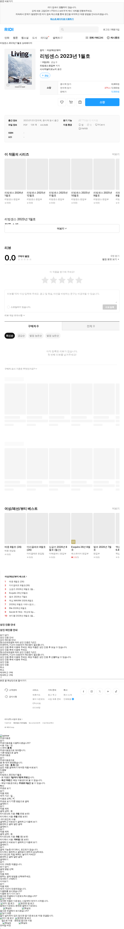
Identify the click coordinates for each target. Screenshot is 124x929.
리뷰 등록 (109, 307)
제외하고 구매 (6, 672)
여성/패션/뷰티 (54, 50)
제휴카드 (36, 695)
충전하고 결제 (6, 824)
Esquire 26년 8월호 (80, 548)
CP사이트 (37, 703)
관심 (46, 75)
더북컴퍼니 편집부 (57, 553)
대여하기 (4, 879)
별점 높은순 (35, 335)
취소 (2, 667)
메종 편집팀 (10, 550)
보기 (2, 866)
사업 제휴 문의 (54, 699)
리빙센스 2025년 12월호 (36, 194)
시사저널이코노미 (48, 69)
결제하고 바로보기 (8, 821)
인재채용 (67, 699)
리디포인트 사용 (8, 819)
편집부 (96, 553)
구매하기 (13, 879)
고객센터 (13, 690)
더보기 (115, 154)
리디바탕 (36, 707)
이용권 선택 (5, 798)
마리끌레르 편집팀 (35, 553)
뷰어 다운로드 (39, 699)
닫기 (7, 866)
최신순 (9, 335)
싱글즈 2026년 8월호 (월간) (58, 548)
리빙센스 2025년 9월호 (102, 194)
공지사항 (13, 696)
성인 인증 (4, 662)
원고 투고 (52, 695)
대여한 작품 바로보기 (28, 767)
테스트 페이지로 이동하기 (62, 19)
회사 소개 (68, 695)
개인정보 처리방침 (20, 723)
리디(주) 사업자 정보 (13, 719)
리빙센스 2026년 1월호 (14, 194)
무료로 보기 (5, 801)
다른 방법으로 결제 (9, 752)
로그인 (111, 29)
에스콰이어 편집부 (80, 553)
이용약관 (8, 723)
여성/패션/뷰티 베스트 (15, 576)
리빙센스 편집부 (47, 65)
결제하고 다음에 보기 (27, 821)
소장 (102, 102)
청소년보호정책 (34, 723)
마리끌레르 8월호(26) (36, 548)
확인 (2, 786)
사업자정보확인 (48, 723)
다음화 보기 (5, 893)
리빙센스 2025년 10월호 (80, 194)
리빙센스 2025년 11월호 (58, 194)
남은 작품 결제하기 (9, 767)
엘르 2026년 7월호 (102, 548)
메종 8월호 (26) (13, 547)
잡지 (42, 50)
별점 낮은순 (53, 335)
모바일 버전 (5, 925)
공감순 (21, 335)
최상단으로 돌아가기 (16, 680)
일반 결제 (17, 824)
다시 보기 (15, 893)
